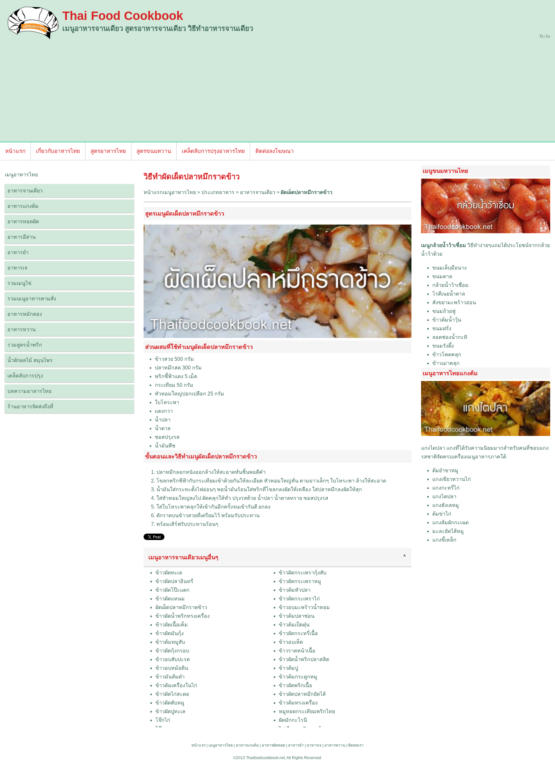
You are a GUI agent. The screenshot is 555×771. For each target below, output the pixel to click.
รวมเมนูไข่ (19, 283)
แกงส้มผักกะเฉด (450, 522)
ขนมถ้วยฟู (443, 311)
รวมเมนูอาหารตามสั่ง (31, 298)
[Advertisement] (277, 89)
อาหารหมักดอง (24, 314)
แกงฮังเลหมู (445, 505)
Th (541, 36)
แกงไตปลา (433, 448)
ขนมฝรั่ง (441, 328)
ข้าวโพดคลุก (446, 354)
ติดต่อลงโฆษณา (274, 151)
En (548, 36)
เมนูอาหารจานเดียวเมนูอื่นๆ (183, 557)
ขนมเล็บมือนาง (449, 267)
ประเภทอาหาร (217, 192)
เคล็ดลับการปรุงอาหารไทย (213, 151)
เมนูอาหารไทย (220, 745)
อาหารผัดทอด (273, 745)
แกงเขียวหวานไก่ (451, 479)
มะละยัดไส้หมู (448, 531)
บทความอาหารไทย (29, 391)
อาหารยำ (18, 252)
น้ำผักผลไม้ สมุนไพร (30, 360)
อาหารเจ (17, 267)
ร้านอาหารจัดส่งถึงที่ (30, 406)
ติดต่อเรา (356, 745)
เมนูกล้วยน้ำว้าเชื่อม (443, 245)
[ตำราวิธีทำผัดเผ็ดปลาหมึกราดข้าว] (277, 336)
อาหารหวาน (21, 329)
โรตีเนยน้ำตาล (448, 294)
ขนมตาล (442, 276)
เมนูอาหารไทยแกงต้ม (450, 373)
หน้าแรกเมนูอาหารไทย (170, 192)
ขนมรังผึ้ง (443, 346)
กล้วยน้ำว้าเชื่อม (450, 285)
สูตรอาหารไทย (108, 151)
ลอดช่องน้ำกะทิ (449, 337)
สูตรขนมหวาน (154, 151)
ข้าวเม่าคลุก (446, 363)
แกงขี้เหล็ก (444, 540)
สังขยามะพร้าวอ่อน (454, 302)
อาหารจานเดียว (25, 190)
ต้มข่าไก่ (441, 514)
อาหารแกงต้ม (23, 206)
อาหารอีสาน (21, 237)
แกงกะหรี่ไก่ (446, 488)
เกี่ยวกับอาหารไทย (58, 151)
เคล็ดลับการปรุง (25, 375)
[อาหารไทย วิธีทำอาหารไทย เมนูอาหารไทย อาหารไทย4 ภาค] (33, 22)
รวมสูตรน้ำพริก (24, 345)
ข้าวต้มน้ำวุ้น (446, 320)
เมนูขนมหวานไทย (445, 171)
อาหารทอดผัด (23, 221)
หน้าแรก (15, 151)
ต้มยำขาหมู (445, 470)
